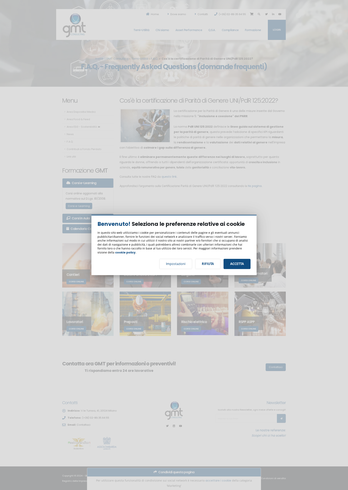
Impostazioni (175, 264)
